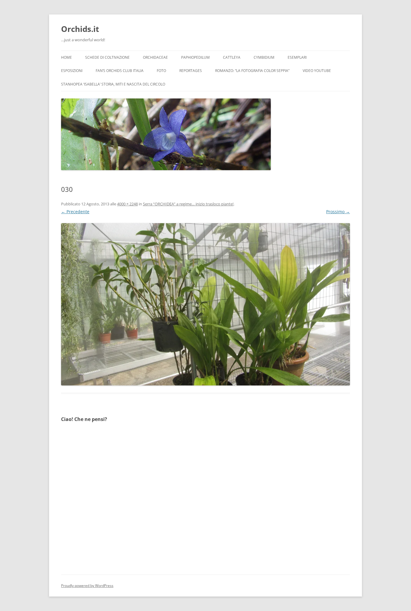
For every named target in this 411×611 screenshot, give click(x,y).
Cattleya (231, 57)
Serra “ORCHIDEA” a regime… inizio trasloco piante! (188, 204)
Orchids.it (80, 28)
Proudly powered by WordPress (87, 585)
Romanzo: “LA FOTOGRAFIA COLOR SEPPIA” (252, 70)
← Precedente (75, 211)
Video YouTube (317, 70)
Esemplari (297, 57)
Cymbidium (264, 57)
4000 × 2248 (127, 204)
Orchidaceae (155, 57)
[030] (205, 304)
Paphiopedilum (195, 57)
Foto (161, 70)
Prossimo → (338, 211)
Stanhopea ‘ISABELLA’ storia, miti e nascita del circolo (113, 84)
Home (66, 57)
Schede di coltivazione (107, 57)
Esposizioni (71, 70)
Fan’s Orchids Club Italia (120, 70)
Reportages (190, 70)
